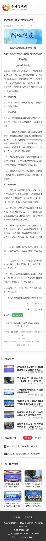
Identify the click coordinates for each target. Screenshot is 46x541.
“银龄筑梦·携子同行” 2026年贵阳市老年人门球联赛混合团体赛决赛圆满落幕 (30, 404)
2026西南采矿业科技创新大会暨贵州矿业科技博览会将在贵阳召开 (30, 370)
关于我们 (17, 517)
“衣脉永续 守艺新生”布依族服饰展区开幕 (12, 504)
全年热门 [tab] (37, 438)
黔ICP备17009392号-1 (23, 530)
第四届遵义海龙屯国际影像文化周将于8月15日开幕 (22, 454)
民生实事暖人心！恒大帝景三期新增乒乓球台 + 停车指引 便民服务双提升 (30, 426)
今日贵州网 (15, 332)
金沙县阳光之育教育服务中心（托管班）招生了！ (22, 447)
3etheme (30, 537)
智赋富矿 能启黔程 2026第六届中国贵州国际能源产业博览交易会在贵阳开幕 (30, 415)
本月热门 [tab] (28, 438)
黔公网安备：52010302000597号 (25, 533)
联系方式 (28, 517)
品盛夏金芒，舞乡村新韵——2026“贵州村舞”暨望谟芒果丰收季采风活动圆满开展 (33, 485)
